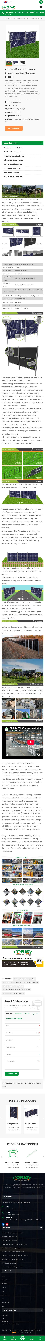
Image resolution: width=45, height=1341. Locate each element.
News (3, 1291)
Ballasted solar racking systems (11, 1248)
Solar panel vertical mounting (25, 979)
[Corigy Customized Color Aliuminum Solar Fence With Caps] (31, 1113)
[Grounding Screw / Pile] (32, 1153)
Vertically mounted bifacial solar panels (17, 990)
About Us (4, 1280)
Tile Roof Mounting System (13, 160)
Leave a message (22, 1337)
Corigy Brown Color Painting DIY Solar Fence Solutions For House (13, 1123)
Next (43, 1156)
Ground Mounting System (13, 148)
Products (4, 1284)
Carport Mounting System (13, 164)
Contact (4, 1288)
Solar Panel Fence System (13, 176)
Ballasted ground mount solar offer (13, 1252)
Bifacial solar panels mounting (14, 993)
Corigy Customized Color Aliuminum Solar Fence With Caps (31, 1123)
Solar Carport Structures (9, 1263)
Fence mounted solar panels (14, 986)
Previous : (5, 1083)
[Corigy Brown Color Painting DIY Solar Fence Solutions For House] (13, 1113)
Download (5, 1315)
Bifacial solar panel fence (13, 983)
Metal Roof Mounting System (14, 156)
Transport (5, 1321)
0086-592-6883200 (12, 1215)
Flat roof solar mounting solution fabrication (15, 1256)
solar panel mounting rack (10, 1237)
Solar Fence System (32, 983)
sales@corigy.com (11, 1209)
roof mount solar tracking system (12, 1233)
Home (3, 1276)
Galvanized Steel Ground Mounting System (15, 1244)
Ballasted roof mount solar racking (12, 1259)
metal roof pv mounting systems (12, 1267)
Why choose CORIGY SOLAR (10, 1324)
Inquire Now (14, 128)
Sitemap (4, 1295)
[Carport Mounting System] (13, 1153)
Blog (3, 1306)
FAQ (3, 1318)
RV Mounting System (11, 172)
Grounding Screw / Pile (12, 168)
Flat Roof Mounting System (13, 152)
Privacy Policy (6, 1303)
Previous (2, 1156)
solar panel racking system (10, 1241)
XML (3, 1299)
